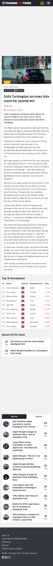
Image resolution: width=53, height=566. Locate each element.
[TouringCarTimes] (16, 3)
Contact (5, 545)
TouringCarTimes (15, 110)
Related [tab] (14, 416)
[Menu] (48, 3)
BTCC (7, 82)
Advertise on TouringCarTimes (14, 539)
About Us (5, 535)
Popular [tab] (39, 416)
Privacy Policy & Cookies (12, 549)
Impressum (6, 542)
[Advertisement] (26, 28)
